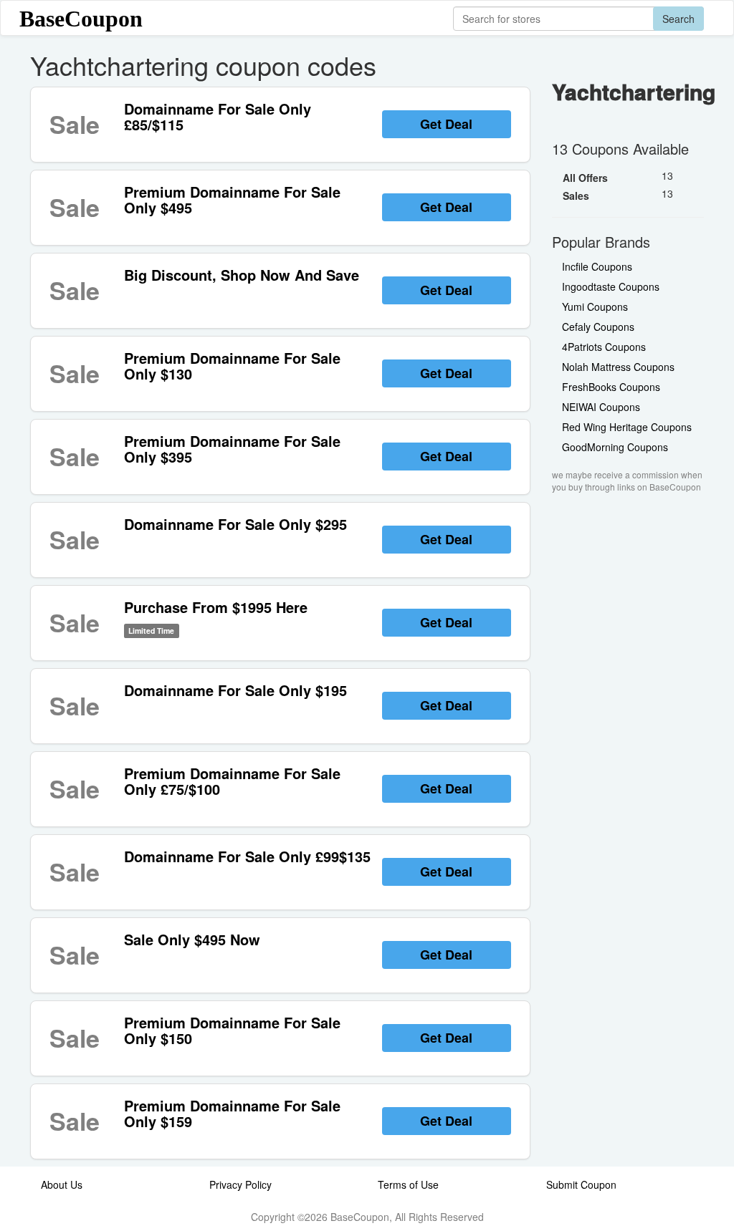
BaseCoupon (81, 19)
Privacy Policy (240, 1184)
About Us (61, 1184)
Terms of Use (408, 1184)
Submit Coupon (581, 1184)
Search (678, 18)
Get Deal (446, 124)
